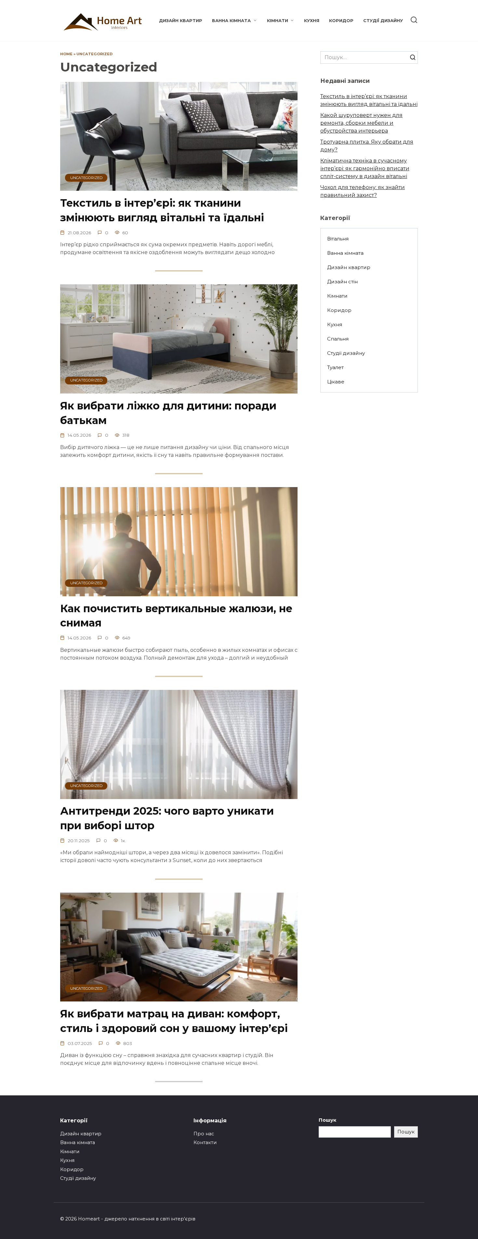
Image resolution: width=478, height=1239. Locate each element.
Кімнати (277, 20)
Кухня (311, 20)
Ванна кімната (231, 20)
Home (66, 54)
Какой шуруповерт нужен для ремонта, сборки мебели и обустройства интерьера (361, 123)
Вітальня (338, 239)
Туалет (335, 367)
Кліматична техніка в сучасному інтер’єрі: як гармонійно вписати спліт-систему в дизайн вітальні (364, 168)
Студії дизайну (383, 20)
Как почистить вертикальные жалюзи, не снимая (176, 615)
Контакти (205, 1142)
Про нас (203, 1134)
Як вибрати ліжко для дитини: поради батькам (168, 413)
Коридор (341, 20)
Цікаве (335, 382)
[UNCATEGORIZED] (179, 187)
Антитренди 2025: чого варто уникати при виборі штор (167, 818)
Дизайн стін (342, 281)
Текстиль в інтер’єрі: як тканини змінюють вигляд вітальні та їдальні (162, 210)
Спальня (338, 339)
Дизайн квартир (180, 20)
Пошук (327, 1120)
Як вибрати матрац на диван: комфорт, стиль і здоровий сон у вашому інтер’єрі (174, 1021)
